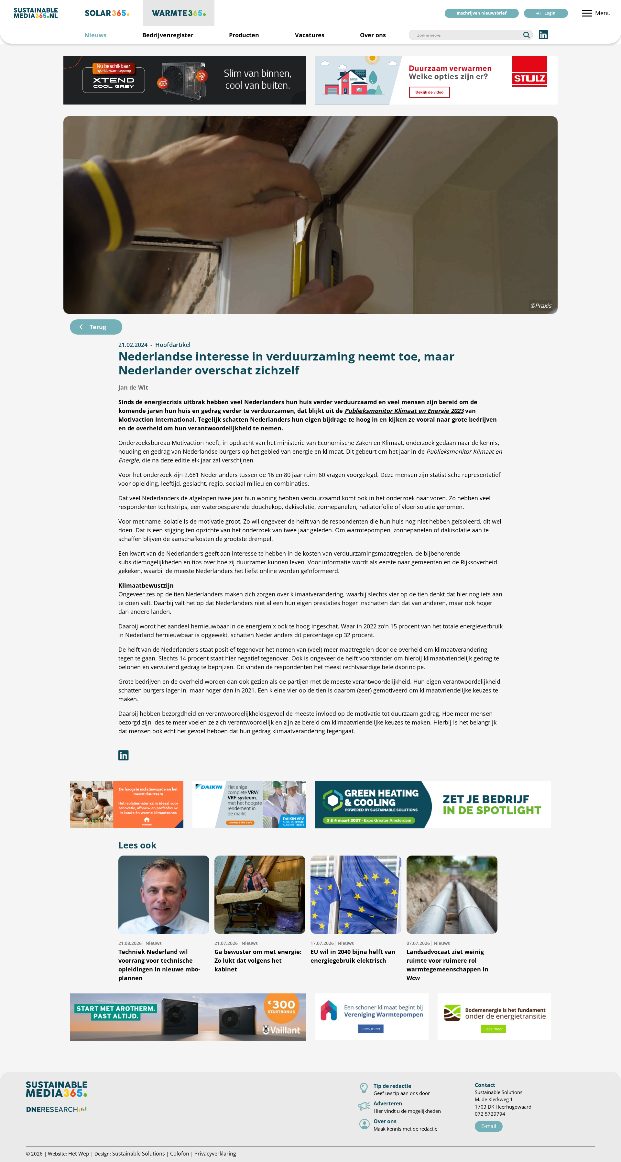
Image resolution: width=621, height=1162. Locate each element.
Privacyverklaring (215, 1153)
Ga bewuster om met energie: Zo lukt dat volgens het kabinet (257, 956)
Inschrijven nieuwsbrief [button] (482, 13)
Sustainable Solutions (138, 1153)
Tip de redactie (392, 1086)
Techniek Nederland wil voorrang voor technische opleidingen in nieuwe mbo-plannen (159, 961)
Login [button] (550, 13)
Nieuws (95, 35)
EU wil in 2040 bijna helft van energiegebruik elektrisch (352, 952)
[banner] (121, 80)
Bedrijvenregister (167, 35)
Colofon (179, 1153)
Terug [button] (98, 327)
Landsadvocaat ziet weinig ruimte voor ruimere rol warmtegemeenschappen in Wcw (447, 961)
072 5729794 (490, 1114)
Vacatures (309, 35)
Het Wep (78, 1153)
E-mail (488, 1126)
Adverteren (388, 1103)
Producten (244, 35)
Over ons (373, 35)
